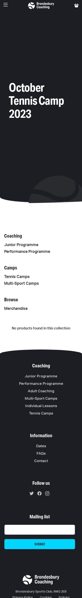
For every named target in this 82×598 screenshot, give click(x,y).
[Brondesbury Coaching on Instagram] (48, 494)
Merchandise (16, 309)
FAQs (41, 453)
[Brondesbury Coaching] (41, 5)
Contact (41, 461)
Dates (41, 446)
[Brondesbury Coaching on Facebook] (40, 494)
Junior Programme (21, 245)
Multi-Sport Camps (21, 284)
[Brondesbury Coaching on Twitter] (32, 494)
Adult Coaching (41, 391)
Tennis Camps (17, 277)
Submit (39, 544)
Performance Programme (27, 252)
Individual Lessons (41, 406)
